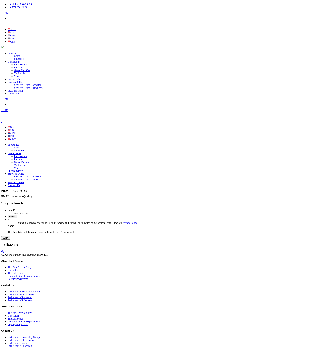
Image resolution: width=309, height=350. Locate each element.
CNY (13, 41)
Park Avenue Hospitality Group (24, 291)
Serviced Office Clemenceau (28, 87)
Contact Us (13, 93)
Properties (13, 53)
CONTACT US (18, 7)
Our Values (13, 270)
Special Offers (15, 79)
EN (6, 12)
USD (13, 32)
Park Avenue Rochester (20, 297)
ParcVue (18, 67)
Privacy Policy (129, 223)
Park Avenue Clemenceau (21, 294)
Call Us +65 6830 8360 (22, 4)
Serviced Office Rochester (27, 85)
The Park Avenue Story (20, 267)
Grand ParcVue (22, 70)
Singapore (19, 58)
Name (11, 225)
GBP (12, 35)
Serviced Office (16, 82)
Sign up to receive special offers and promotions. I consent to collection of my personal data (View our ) (78, 223)
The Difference (15, 273)
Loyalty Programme (18, 278)
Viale (16, 76)
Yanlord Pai (20, 73)
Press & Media (15, 90)
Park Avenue (20, 64)
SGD (13, 29)
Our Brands (14, 61)
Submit (12, 216)
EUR (13, 38)
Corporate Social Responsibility (24, 276)
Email (11, 210)
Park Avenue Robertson (20, 300)
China (17, 55)
